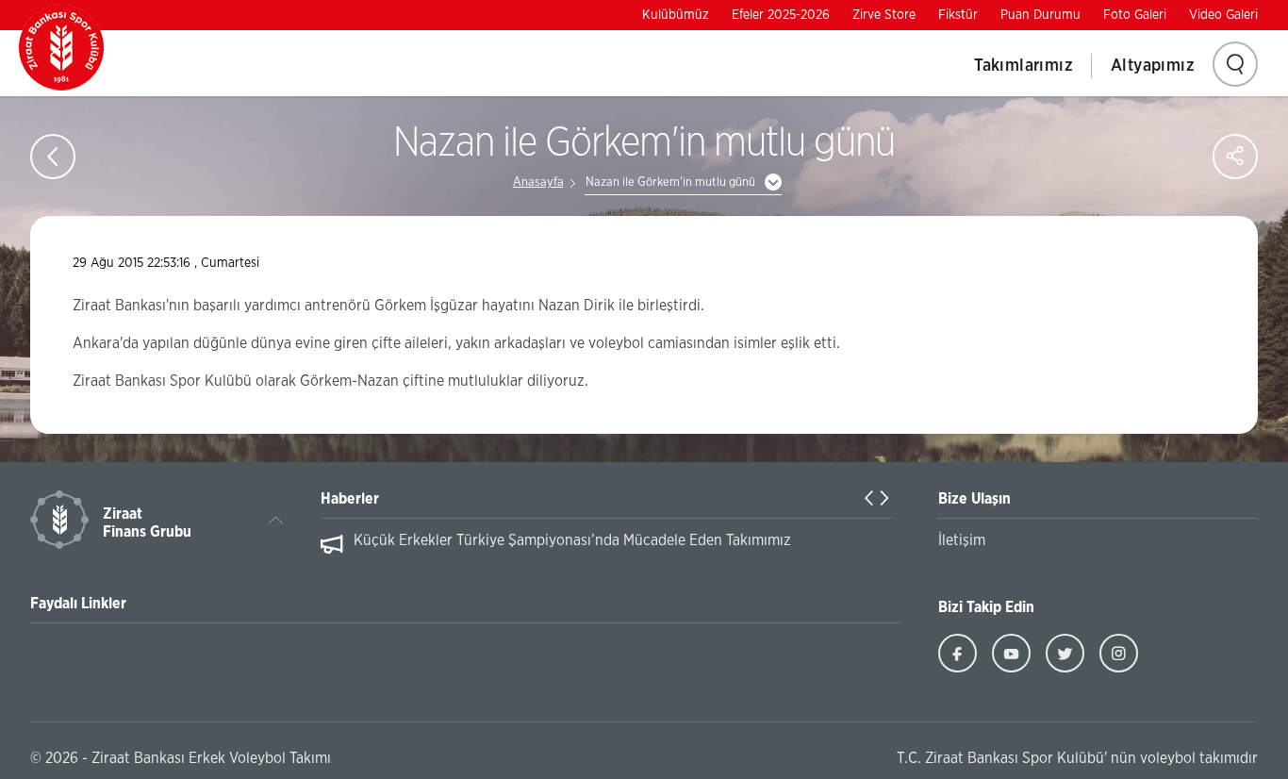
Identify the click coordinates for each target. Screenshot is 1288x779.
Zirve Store (884, 15)
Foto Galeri (1134, 15)
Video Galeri (1223, 15)
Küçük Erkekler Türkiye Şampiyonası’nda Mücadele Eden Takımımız (572, 540)
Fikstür (958, 15)
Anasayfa (538, 182)
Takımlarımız (1023, 66)
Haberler (350, 498)
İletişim (961, 540)
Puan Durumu (1040, 15)
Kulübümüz (675, 15)
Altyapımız (1153, 66)
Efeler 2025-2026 (781, 15)
